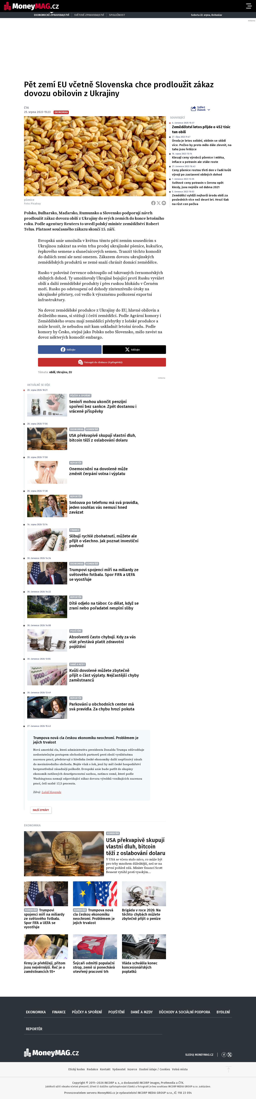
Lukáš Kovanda (51, 792)
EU (70, 372)
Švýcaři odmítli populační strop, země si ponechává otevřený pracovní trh (94, 967)
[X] (158, 203)
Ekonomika (32, 825)
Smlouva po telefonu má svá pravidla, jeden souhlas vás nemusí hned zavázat (103, 507)
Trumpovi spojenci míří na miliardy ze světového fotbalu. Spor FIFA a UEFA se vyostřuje (103, 574)
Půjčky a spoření (87, 1012)
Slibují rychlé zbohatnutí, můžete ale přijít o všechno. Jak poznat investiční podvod (103, 541)
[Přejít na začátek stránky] (228, 1069)
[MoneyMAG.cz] (31, 6)
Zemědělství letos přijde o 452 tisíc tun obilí (201, 129)
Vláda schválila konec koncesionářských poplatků (139, 967)
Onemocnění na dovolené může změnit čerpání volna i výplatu (98, 471)
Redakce (92, 1069)
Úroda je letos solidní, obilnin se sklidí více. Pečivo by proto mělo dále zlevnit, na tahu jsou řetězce (201, 145)
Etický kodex (76, 1069)
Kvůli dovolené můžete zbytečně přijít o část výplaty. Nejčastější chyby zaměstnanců (104, 675)
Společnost (117, 14)
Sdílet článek (201, 108)
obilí (52, 372)
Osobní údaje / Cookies (154, 1069)
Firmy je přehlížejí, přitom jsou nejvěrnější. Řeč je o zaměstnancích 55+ (44, 967)
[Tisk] (164, 203)
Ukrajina (62, 372)
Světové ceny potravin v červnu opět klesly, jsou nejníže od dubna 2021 (197, 185)
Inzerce (132, 1069)
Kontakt (105, 1069)
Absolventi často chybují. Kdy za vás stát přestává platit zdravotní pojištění (102, 642)
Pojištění (116, 1012)
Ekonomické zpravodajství (51, 14)
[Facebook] (153, 203)
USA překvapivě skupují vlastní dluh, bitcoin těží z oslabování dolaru (102, 438)
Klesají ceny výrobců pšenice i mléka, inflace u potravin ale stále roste (198, 160)
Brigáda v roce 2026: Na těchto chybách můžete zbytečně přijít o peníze (141, 914)
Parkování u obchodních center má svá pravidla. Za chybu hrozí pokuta (101, 706)
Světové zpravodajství (89, 14)
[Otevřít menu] (248, 6)
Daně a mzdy (142, 1012)
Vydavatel (118, 1069)
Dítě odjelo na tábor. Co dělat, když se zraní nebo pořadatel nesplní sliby (104, 605)
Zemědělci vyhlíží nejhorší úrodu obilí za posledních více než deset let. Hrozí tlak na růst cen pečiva (200, 200)
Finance (59, 1012)
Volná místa (180, 1069)
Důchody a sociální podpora (184, 1012)
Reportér (34, 1029)
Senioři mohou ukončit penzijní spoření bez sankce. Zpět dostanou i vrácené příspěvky (102, 406)
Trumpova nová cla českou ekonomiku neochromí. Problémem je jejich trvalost (94, 916)
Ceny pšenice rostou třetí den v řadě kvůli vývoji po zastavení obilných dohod (201, 172)
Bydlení (223, 1012)
